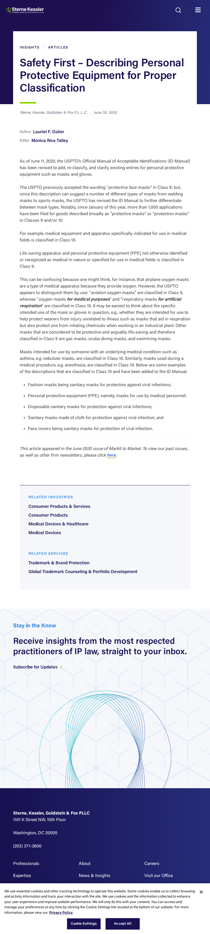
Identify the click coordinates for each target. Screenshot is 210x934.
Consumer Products (48, 515)
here (111, 455)
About (85, 864)
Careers (151, 864)
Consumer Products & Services (59, 507)
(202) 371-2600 (27, 846)
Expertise (22, 876)
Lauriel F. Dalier (48, 132)
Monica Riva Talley (49, 141)
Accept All (122, 924)
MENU (199, 10)
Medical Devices (44, 533)
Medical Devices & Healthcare (58, 524)
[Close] (201, 892)
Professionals (26, 864)
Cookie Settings (84, 924)
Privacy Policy (61, 913)
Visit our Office (158, 876)
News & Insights (94, 876)
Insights (29, 47)
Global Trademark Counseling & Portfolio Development (83, 572)
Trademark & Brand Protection (58, 563)
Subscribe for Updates (36, 667)
